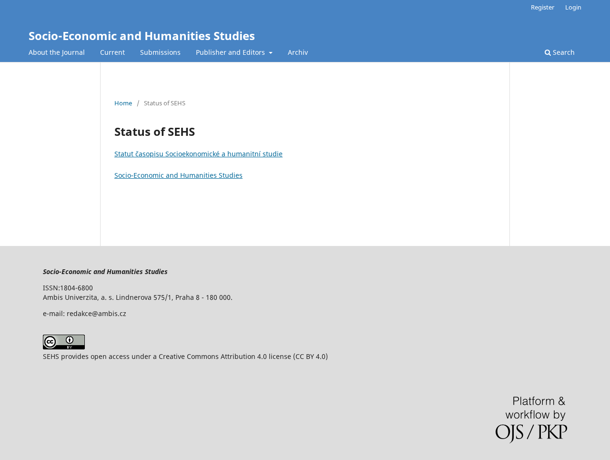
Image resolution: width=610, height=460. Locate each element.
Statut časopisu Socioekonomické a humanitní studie (198, 153)
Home (123, 103)
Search (563, 52)
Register (542, 7)
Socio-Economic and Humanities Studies (142, 35)
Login (573, 7)
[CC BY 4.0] (64, 346)
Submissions (160, 52)
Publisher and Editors (231, 52)
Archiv (298, 52)
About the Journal (57, 52)
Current (112, 52)
